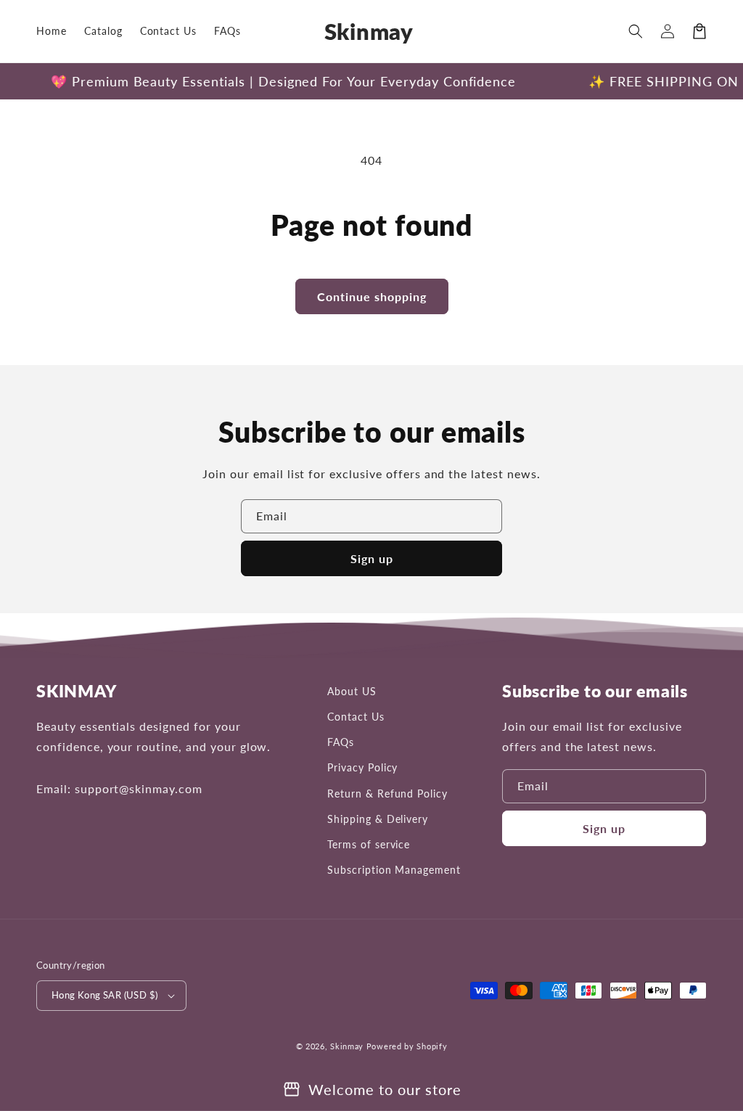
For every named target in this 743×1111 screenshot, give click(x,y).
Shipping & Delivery (377, 819)
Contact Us (356, 716)
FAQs (340, 742)
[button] (636, 31)
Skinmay (347, 1046)
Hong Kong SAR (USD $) (104, 995)
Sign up (371, 558)
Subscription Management (394, 870)
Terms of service (368, 844)
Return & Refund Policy (387, 793)
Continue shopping (372, 296)
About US (352, 691)
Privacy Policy (362, 767)
